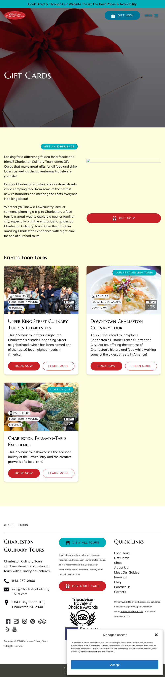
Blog (117, 582)
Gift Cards (19, 525)
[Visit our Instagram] (24, 621)
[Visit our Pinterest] (32, 621)
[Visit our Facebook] (8, 621)
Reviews (120, 577)
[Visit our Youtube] (14, 629)
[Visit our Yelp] (7, 629)
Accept (115, 665)
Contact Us (122, 587)
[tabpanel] (124, 184)
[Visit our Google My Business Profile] (16, 621)
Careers (120, 592)
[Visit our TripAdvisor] (42, 621)
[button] (156, 635)
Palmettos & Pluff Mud (132, 611)
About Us (121, 567)
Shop (118, 563)
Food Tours (122, 553)
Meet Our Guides (126, 572)
